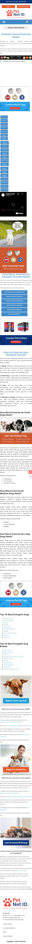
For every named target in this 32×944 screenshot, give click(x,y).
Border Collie (8, 618)
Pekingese (7, 667)
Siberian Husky (9, 620)
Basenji (6, 622)
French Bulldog (9, 665)
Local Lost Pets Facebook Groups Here (19, 726)
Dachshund (7, 627)
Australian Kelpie (9, 629)
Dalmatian (7, 637)
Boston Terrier (8, 658)
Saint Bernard (8, 663)
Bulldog (6, 661)
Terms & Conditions (9, 928)
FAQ (4, 932)
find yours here (21, 870)
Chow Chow (8, 650)
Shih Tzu (6, 654)
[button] (4, 22)
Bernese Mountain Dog (11, 669)
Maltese (6, 635)
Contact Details (8, 936)
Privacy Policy (7, 924)
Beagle (6, 631)
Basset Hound (8, 652)
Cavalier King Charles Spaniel (13, 656)
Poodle (6, 625)
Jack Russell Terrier (10, 633)
